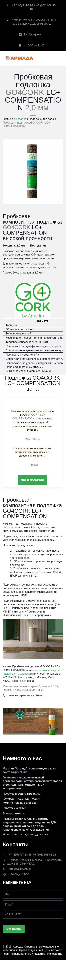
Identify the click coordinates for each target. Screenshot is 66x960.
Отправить (13, 928)
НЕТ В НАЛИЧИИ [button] (32, 479)
